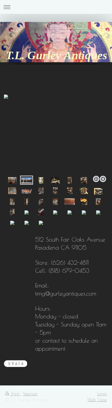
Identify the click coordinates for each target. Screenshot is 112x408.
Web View (97, 399)
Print (15, 393)
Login (102, 393)
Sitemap (30, 393)
